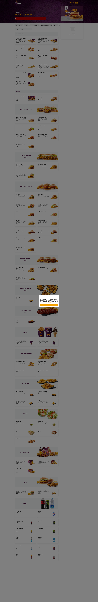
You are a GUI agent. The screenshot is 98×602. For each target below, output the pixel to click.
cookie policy (49, 302)
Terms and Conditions (44, 297)
